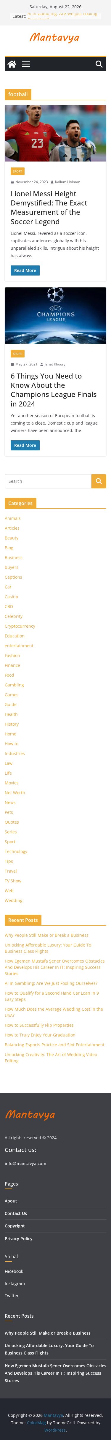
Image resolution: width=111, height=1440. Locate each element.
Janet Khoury (55, 364)
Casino (11, 596)
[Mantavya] (12, 64)
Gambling (14, 685)
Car (8, 587)
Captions (13, 577)
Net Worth (15, 792)
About (11, 1201)
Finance (12, 665)
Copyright (15, 1226)
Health (11, 714)
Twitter (12, 1295)
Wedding (13, 900)
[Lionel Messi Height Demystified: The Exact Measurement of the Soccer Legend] (55, 133)
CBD (9, 606)
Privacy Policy (19, 1238)
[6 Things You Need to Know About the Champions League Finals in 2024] (55, 315)
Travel (11, 871)
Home (10, 734)
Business (13, 557)
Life (8, 773)
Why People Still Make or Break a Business (47, 935)
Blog (9, 547)
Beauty (11, 538)
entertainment (19, 645)
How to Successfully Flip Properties (39, 1025)
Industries (15, 753)
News (10, 802)
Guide (11, 704)
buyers (11, 567)
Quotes (12, 822)
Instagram (15, 1283)
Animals (13, 518)
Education (15, 636)
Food (9, 675)
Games (11, 694)
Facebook (14, 1271)
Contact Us (16, 1213)
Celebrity (13, 616)
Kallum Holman (67, 181)
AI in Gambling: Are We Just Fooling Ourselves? (51, 983)
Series (11, 832)
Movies (12, 783)
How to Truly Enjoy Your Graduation (40, 1035)
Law (8, 763)
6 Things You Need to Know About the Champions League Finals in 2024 (54, 390)
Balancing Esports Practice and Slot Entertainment (54, 1044)
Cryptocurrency (20, 626)
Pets (9, 812)
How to (11, 743)
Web (9, 890)
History (12, 724)
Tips (9, 861)
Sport (17, 171)
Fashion (12, 655)
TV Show (13, 881)
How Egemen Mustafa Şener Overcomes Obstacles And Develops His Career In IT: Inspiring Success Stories (55, 967)
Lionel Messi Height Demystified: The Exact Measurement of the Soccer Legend (49, 207)
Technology (16, 851)
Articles (12, 528)
